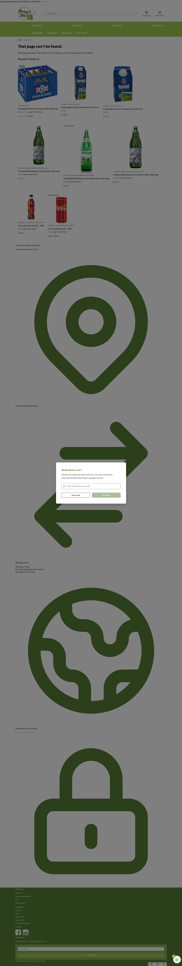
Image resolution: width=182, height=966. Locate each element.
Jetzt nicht (75, 495)
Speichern (106, 495)
